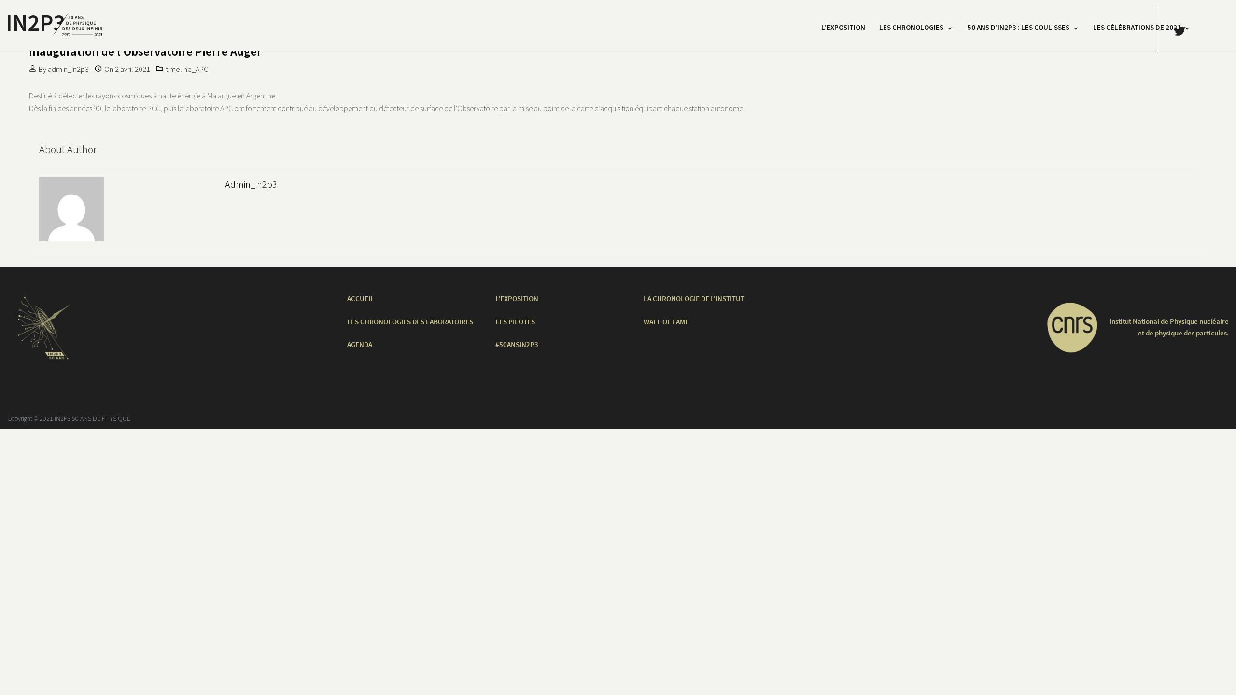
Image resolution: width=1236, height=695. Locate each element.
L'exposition (516, 298)
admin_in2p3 (68, 69)
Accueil (360, 298)
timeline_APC (187, 69)
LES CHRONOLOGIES (911, 27)
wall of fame (666, 321)
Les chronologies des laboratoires (410, 321)
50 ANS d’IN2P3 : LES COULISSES (1018, 27)
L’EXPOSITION (843, 27)
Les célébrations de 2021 (1137, 27)
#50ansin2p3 (516, 344)
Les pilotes (515, 321)
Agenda (359, 344)
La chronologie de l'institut (694, 298)
